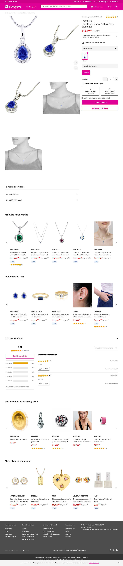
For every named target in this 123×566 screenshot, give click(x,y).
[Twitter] (114, 550)
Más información (94, 563)
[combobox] (106, 348)
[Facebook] (110, 550)
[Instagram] (117, 550)
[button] (111, 17)
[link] (19, 242)
